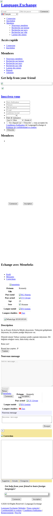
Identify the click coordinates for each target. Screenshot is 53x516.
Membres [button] (10, 23)
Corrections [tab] (11, 279)
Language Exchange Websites (13, 508)
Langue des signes (19, 35)
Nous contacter (33, 508)
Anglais (27, 309)
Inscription (10, 21)
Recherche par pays (20, 30)
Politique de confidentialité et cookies (21, 127)
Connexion (10, 18)
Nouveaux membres (20, 25)
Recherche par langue (20, 28)
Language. (19, 5)
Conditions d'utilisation (15, 125)
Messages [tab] (10, 277)
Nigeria (27, 295)
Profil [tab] (8, 274)
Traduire (5, 351)
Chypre (27, 298)
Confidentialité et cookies (11, 510)
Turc (23, 313)
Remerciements (7, 513)
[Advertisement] (26, 171)
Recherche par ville (19, 32)
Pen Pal (18, 513)
